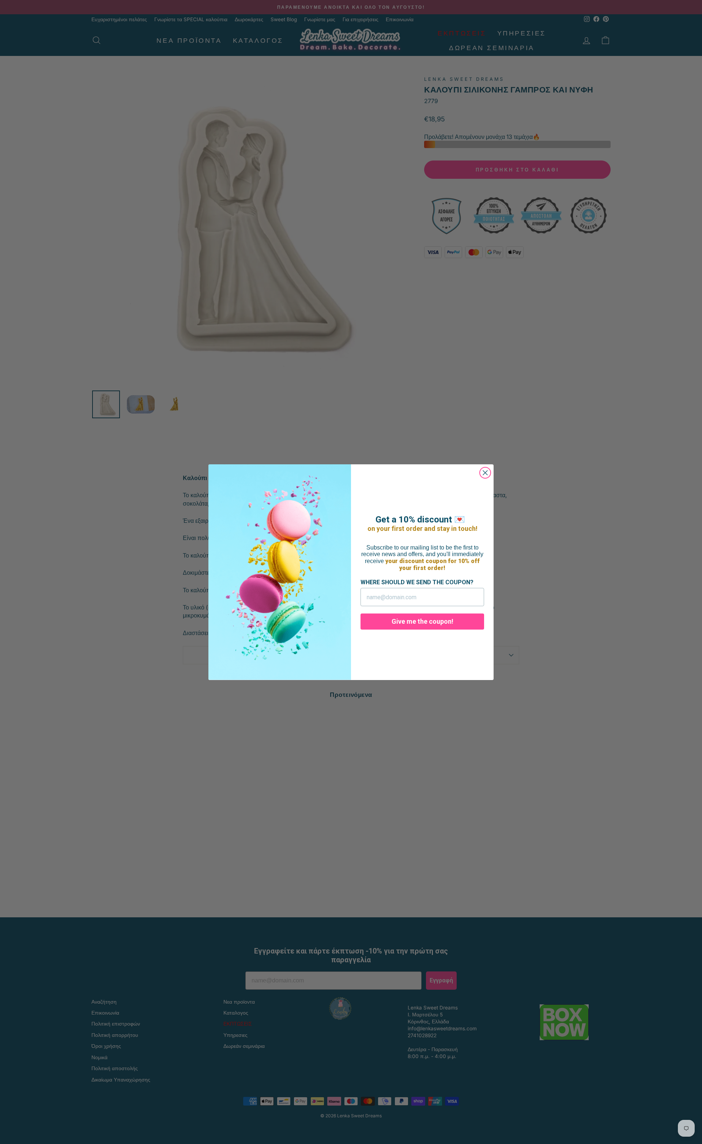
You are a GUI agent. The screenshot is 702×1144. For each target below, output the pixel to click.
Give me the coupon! (422, 621)
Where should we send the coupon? (417, 582)
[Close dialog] (485, 472)
